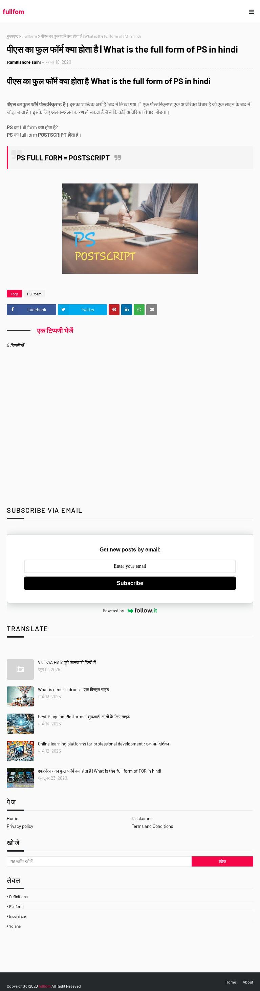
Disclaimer (142, 818)
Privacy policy (20, 826)
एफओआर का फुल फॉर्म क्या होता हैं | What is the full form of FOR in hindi (99, 771)
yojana (15, 926)
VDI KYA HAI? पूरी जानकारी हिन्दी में (67, 662)
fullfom (13, 11)
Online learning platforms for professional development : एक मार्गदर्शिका (103, 743)
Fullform (29, 36)
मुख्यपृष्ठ (12, 36)
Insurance (17, 916)
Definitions (18, 896)
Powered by (113, 610)
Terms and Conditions (152, 826)
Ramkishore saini (24, 62)
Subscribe (130, 583)
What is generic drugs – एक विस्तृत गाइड (73, 689)
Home (12, 818)
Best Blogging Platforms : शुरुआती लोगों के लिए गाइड (84, 716)
